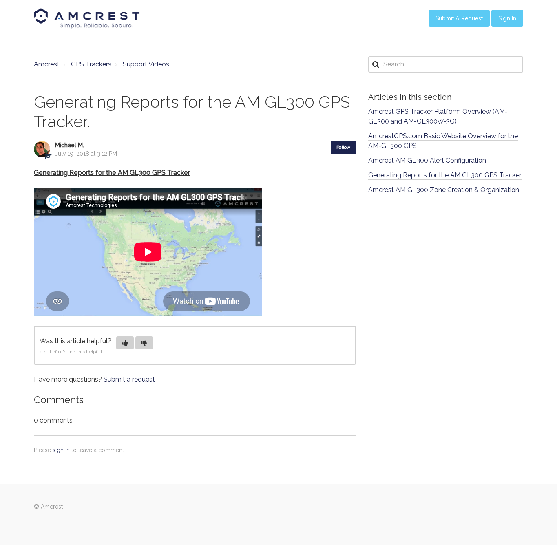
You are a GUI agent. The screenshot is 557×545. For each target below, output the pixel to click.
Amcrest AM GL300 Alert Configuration (427, 160)
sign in (61, 450)
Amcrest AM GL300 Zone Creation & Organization (443, 190)
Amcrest (47, 64)
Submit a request (129, 379)
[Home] (87, 18)
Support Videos (146, 64)
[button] (125, 342)
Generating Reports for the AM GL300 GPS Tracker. (445, 175)
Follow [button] (343, 147)
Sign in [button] (507, 18)
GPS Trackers (91, 64)
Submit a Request (459, 18)
